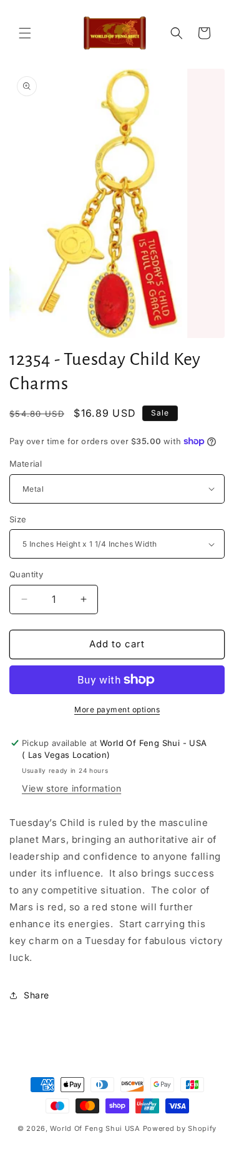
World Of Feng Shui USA (95, 1128)
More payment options (117, 709)
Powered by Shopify (180, 1128)
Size (18, 519)
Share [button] (36, 995)
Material (25, 464)
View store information (71, 788)
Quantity (26, 574)
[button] (25, 33)
